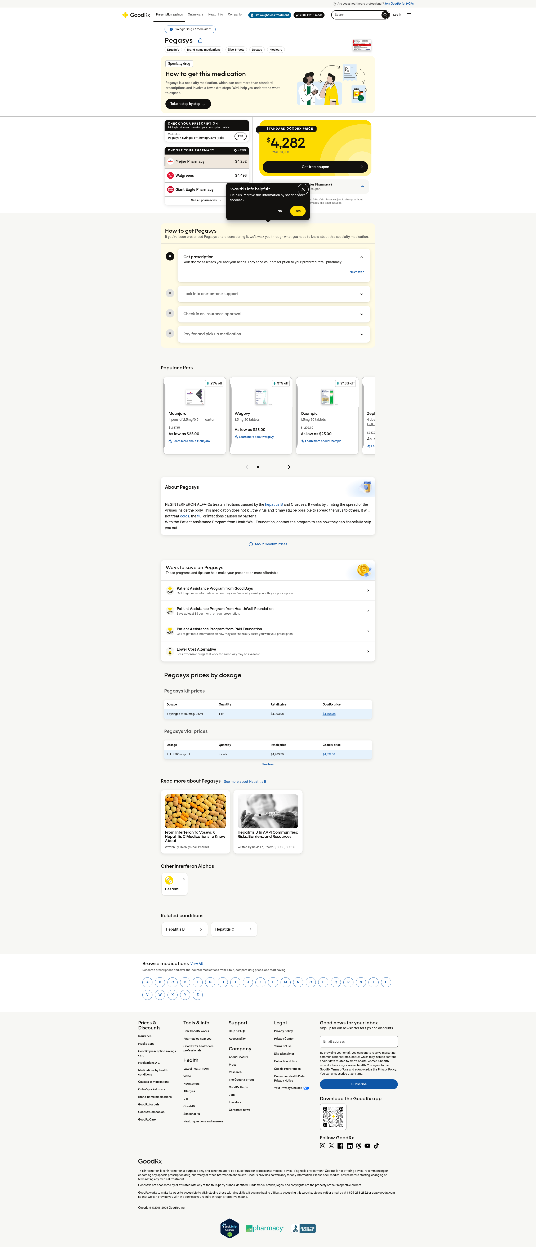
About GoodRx (238, 1057)
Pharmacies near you (197, 1039)
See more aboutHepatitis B (245, 781)
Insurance (145, 1036)
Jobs (232, 1095)
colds (184, 516)
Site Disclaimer (284, 1054)
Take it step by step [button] (185, 104)
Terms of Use (282, 1046)
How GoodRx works (196, 1031)
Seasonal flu (191, 1114)
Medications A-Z (149, 1063)
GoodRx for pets (149, 1104)
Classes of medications (153, 1082)
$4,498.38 (329, 714)
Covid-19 (189, 1106)
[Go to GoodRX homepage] (136, 15)
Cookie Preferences (287, 1069)
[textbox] (359, 1041)
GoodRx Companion (151, 1112)
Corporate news (239, 1110)
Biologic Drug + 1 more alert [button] (193, 29)
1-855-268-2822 (357, 1192)
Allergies (189, 1091)
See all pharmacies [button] (204, 200)
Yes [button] (298, 211)
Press (232, 1064)
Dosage (257, 50)
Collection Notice (285, 1061)
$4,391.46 (329, 754)
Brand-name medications (203, 50)
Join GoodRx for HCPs (399, 3)
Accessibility (237, 1039)
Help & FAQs (237, 1031)
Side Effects (236, 50)
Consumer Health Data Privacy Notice (289, 1078)
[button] (268, 15)
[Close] (303, 189)
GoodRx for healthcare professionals (198, 1048)
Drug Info (173, 50)
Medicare (276, 50)
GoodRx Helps (238, 1087)
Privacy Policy (283, 1031)
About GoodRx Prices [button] (271, 544)
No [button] (279, 211)
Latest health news (196, 1068)
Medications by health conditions (153, 1072)
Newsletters (191, 1084)
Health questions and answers (203, 1121)
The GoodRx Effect (241, 1080)
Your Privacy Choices (288, 1088)
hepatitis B (274, 504)
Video (187, 1076)
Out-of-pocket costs (151, 1089)
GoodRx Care (147, 1119)
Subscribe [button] (374, 1085)
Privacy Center (284, 1039)
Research (235, 1072)
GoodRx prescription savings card (157, 1053)
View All (197, 964)
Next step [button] (356, 272)
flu (199, 516)
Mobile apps (146, 1044)
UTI (185, 1099)
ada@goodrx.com (383, 1192)
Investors (235, 1102)
